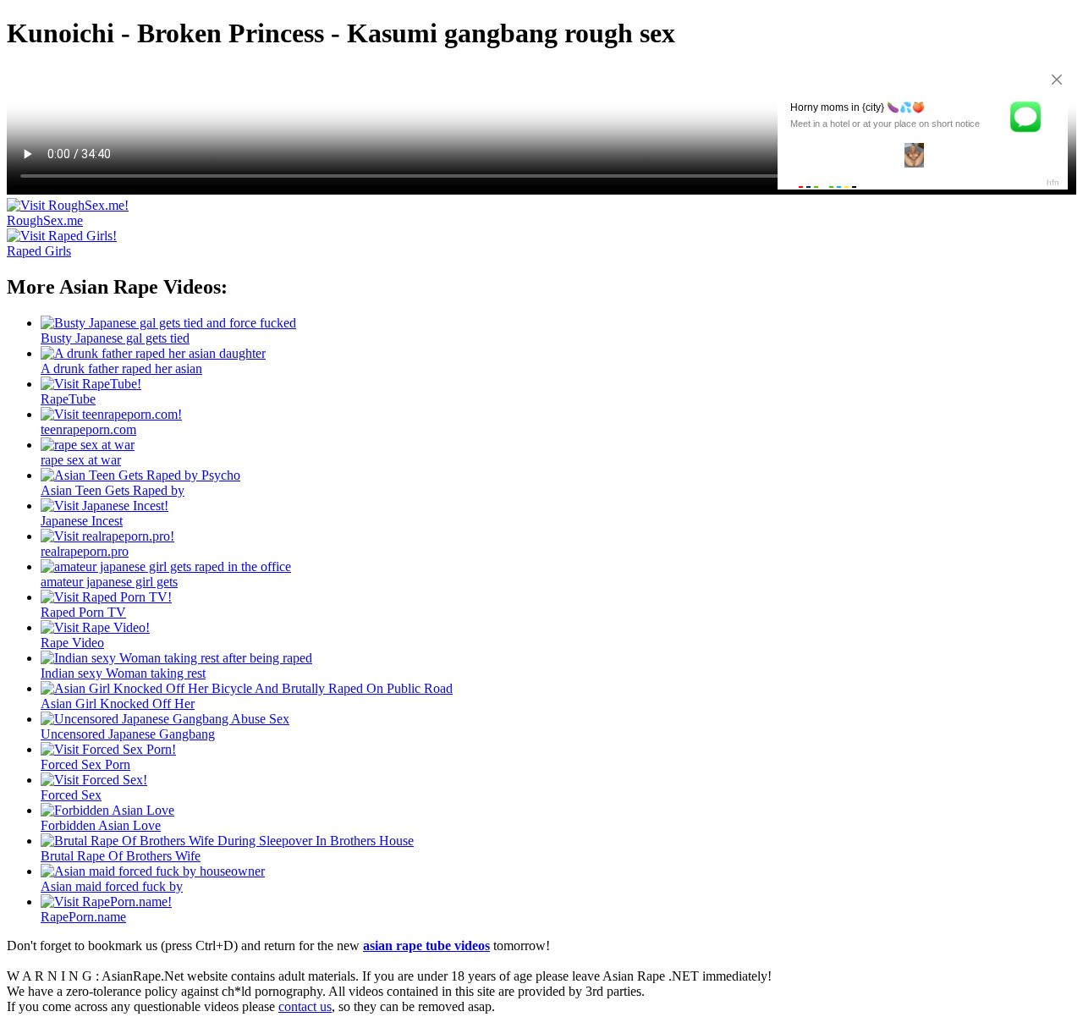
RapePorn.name (83, 917)
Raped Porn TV (83, 612)
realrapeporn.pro (85, 551)
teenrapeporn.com (88, 429)
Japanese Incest (82, 521)
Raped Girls (39, 251)
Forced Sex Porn (85, 764)
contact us (305, 1006)
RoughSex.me (45, 220)
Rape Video (72, 642)
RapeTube (68, 399)
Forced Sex (71, 795)
